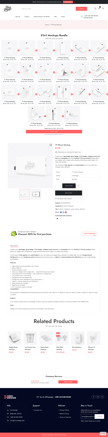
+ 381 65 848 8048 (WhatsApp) (91, 17)
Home (47, 24)
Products (27, 17)
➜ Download (68, 2)
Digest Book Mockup (13, 348)
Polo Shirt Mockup (59, 348)
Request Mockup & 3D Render (42, 17)
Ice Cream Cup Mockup (30, 348)
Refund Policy (64, 413)
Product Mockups (68, 206)
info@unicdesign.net (17, 420)
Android (60, 209)
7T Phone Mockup (9, 57)
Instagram (67, 209)
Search (81, 9)
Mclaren (82, 209)
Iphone (77, 209)
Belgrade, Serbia (15, 413)
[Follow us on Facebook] (61, 212)
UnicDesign (75, 175)
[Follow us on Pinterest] (66, 212)
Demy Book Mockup (45, 348)
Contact (63, 17)
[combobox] (54, 9)
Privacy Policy (64, 410)
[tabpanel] (24, 194)
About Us (17, 17)
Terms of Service (65, 417)
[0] (99, 8)
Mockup (74, 179)
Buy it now (68, 193)
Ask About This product (64, 198)
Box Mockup (76, 347)
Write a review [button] (67, 382)
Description (14, 246)
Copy (94, 235)
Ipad (72, 209)
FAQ (55, 17)
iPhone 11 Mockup (91, 348)
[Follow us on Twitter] (63, 212)
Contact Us (38, 410)
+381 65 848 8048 (16, 417)
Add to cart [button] (54, 130)
